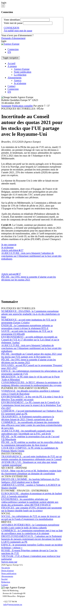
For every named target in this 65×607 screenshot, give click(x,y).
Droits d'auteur (7, 570)
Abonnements (7, 576)
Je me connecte (8, 244)
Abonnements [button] (14, 77)
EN (9, 52)
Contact (11, 86)
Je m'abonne (20, 83)
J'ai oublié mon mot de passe (18, 30)
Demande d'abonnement (13, 38)
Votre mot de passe (13, 23)
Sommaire (6, 105)
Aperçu (17, 80)
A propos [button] (12, 66)
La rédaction (20, 74)
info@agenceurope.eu (12, 604)
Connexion (13, 49)
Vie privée (5, 567)
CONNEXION (11, 27)
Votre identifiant (12, 19)
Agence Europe (22, 69)
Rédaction (5, 582)
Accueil (11, 63)
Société (4, 579)
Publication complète (22, 105)
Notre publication (22, 72)
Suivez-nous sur (9, 561)
